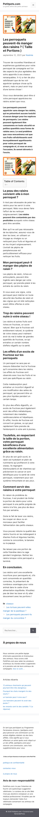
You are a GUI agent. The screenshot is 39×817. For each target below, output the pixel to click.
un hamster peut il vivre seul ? (15, 697)
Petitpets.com (11, 3)
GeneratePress (19, 814)
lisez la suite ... (19, 669)
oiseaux (10, 603)
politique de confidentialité (13, 763)
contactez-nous (9, 768)
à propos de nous (10, 774)
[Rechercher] (33, 630)
